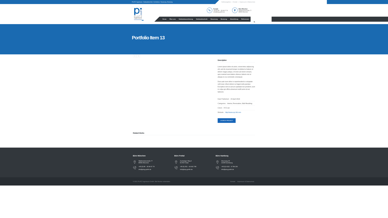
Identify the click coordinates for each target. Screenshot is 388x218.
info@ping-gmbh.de (145, 169)
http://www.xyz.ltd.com (233, 112)
